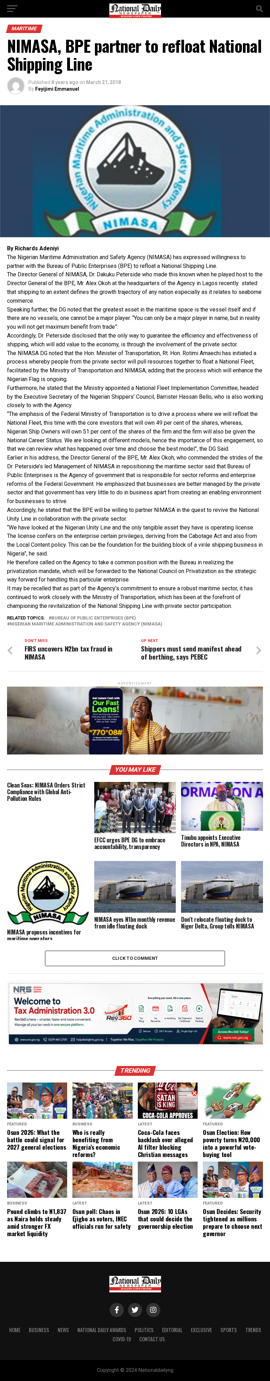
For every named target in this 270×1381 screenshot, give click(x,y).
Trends (253, 1330)
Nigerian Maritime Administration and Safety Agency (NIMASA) (86, 624)
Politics (144, 1330)
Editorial (172, 1330)
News (63, 1330)
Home (14, 1330)
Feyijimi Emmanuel (57, 89)
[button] (135, 248)
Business (39, 1330)
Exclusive (201, 1330)
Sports (228, 1330)
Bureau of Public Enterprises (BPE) (93, 618)
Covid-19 (121, 1339)
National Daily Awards (101, 1330)
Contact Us (152, 1339)
